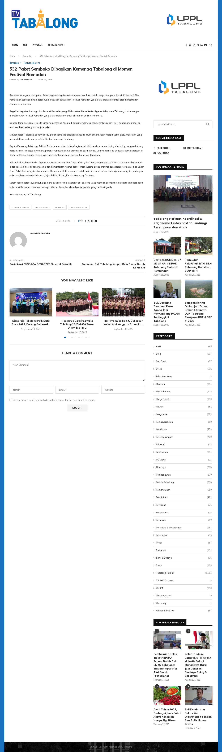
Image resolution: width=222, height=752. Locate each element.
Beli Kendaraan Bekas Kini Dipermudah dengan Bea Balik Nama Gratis (198, 717)
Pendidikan (184, 497)
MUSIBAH (184, 459)
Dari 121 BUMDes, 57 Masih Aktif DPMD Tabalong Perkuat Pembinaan (167, 265)
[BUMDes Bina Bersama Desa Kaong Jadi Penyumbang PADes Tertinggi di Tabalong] (167, 289)
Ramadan (27, 56)
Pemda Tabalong (184, 482)
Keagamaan (184, 414)
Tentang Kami (55, 45)
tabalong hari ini (78, 207)
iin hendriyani (25, 79)
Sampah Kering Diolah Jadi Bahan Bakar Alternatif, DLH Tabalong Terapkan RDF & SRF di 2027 (198, 312)
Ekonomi (184, 384)
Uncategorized (184, 595)
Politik (184, 542)
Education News (184, 376)
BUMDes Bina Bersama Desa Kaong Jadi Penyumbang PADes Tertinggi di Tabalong (166, 312)
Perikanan (184, 504)
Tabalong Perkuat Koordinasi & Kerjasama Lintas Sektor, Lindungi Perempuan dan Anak (180, 223)
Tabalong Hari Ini (184, 572)
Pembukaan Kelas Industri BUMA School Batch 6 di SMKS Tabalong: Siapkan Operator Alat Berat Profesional (165, 664)
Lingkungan (184, 452)
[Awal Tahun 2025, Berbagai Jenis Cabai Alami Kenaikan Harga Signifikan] (167, 695)
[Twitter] (190, 45)
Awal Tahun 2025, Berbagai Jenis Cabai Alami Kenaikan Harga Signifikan (167, 715)
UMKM (184, 588)
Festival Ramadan (20, 207)
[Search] (210, 45)
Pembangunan (184, 474)
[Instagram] (194, 45)
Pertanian (184, 519)
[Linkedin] (201, 45)
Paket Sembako (42, 207)
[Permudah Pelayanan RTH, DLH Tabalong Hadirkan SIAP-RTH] (198, 246)
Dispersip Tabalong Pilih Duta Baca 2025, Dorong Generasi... (31, 322)
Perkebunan (184, 512)
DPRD (184, 368)
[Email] (205, 45)
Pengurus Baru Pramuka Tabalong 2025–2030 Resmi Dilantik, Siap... (77, 324)
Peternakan (184, 535)
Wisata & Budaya (184, 610)
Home (15, 45)
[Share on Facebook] (85, 221)
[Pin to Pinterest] (92, 221)
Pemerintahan (184, 489)
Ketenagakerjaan (184, 436)
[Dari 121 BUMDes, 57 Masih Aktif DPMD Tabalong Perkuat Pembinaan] (167, 246)
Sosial (184, 565)
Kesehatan (184, 429)
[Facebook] (186, 45)
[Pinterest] (198, 45)
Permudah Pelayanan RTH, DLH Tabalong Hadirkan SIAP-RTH (198, 265)
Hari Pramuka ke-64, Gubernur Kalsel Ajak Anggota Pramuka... (123, 322)
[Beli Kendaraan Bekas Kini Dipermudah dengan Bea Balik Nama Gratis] (198, 695)
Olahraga (184, 467)
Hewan (184, 406)
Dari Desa (184, 361)
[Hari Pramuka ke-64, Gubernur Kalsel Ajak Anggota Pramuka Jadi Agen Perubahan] (123, 302)
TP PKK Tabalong (184, 580)
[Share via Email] (96, 221)
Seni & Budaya (184, 557)
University (184, 603)
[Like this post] (81, 221)
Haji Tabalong (184, 391)
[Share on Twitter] (88, 221)
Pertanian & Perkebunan (184, 527)
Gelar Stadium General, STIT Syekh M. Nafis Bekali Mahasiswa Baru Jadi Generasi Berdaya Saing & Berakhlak (198, 664)
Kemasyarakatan (184, 421)
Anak (184, 346)
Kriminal (184, 444)
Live (25, 45)
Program (37, 45)
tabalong (59, 207)
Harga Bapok (184, 399)
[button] (14, 313)
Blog (184, 353)
